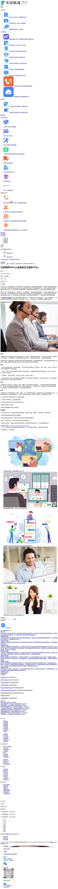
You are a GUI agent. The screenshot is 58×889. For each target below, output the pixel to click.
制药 (18, 154)
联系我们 (5, 241)
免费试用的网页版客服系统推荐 (8, 690)
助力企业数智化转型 (24, 96)
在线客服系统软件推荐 (6, 693)
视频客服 (11, 29)
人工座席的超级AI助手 (18, 69)
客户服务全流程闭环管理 (16, 211)
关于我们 (3, 235)
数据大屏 (11, 75)
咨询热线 (9, 858)
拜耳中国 (3, 633)
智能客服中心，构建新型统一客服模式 (10, 714)
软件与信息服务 (12, 126)
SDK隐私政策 (6, 793)
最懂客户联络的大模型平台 (27, 39)
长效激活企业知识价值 (21, 51)
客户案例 (3, 232)
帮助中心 (5, 787)
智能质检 (11, 57)
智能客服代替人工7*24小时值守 (19, 230)
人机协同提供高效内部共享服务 (18, 221)
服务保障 (5, 786)
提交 (15, 619)
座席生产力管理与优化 (19, 57)
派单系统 (5, 741)
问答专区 (5, 776)
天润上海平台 (9, 257)
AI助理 (11, 69)
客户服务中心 (6, 211)
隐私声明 (5, 836)
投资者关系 (3, 234)
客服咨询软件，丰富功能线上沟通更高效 (11, 705)
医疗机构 (9, 154)
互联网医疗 (22, 154)
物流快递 (10, 163)
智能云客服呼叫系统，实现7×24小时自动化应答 (15, 508)
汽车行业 (10, 135)
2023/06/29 (24, 709)
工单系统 (11, 106)
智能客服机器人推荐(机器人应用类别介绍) (11, 709)
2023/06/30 (13, 702)
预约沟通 (9, 885)
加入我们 (5, 242)
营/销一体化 (6, 202)
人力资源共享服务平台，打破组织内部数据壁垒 (12, 708)
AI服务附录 (6, 789)
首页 (2, 6)
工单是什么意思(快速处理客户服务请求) (15, 427)
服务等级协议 (6, 784)
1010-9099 (11, 860)
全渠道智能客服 (7, 230)
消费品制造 (13, 144)
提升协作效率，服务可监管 (21, 106)
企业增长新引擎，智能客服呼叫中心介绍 (13, 471)
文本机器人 (12, 45)
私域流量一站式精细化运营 (21, 112)
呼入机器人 (17, 86)
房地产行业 (11, 172)
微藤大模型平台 (13, 39)
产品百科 (5, 778)
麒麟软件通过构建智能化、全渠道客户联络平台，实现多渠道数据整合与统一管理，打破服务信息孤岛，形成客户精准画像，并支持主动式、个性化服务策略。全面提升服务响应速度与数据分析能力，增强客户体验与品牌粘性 (29, 658)
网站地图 (5, 839)
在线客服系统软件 (5, 682)
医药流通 (14, 154)
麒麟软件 (3, 657)
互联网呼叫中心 (4, 677)
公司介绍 (5, 238)
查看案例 (3, 636)
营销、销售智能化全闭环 (20, 202)
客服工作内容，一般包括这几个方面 (39, 427)
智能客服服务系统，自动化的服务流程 (10, 711)
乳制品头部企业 (4, 668)
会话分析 (11, 63)
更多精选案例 (4, 673)
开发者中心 (6, 792)
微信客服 (5, 724)
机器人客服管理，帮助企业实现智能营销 (11, 703)
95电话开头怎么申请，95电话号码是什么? (13, 615)
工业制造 (8, 144)
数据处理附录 (6, 790)
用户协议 (5, 838)
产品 (2, 7)
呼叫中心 (11, 17)
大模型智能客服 (4, 685)
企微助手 (11, 112)
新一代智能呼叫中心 (22, 17)
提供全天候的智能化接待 (26, 86)
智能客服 (16, 96)
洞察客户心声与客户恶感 (20, 63)
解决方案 (3, 115)
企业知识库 (12, 51)
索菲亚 (2, 663)
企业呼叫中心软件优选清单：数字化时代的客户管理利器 (17, 545)
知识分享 (5, 775)
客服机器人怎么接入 (6, 702)
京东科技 (3, 652)
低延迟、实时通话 (18, 29)
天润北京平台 (9, 253)
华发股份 (3, 646)
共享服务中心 (6, 221)
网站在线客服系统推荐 (6, 687)
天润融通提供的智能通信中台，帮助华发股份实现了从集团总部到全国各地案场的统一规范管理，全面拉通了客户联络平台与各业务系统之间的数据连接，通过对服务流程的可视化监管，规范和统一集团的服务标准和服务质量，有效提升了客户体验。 (29, 648)
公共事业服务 (9, 190)
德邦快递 (3, 642)
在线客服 (11, 23)
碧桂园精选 (3, 637)
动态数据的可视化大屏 (19, 75)
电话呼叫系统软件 (5, 680)
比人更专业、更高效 (20, 45)
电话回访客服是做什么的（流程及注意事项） (14, 583)
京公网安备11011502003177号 (11, 834)
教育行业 (8, 181)
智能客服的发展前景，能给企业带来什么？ (11, 712)
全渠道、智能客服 (21, 23)
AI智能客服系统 (5, 698)
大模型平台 (6, 739)
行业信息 (5, 239)
